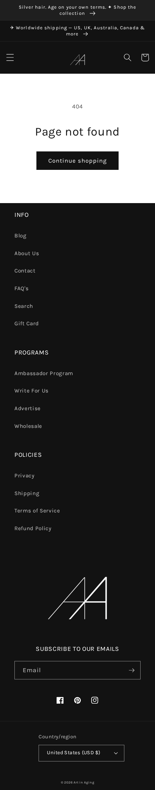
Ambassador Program (43, 373)
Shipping (26, 493)
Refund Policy (33, 528)
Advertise (27, 408)
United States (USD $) (73, 753)
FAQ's (21, 288)
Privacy (24, 475)
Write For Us (31, 390)
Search (23, 306)
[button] (9, 57)
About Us (26, 253)
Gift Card (26, 323)
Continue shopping (77, 160)
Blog (20, 235)
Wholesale (28, 426)
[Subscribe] (131, 670)
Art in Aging (84, 782)
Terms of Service (37, 510)
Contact (25, 270)
